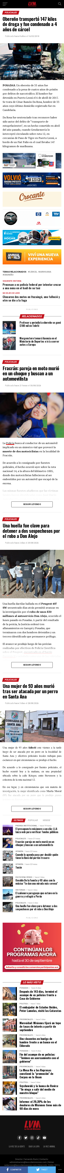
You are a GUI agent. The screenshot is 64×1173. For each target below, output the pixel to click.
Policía (10, 443)
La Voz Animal (49, 1146)
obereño (8, 275)
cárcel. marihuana (40, 272)
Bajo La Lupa (34, 1146)
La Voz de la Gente (17, 1146)
